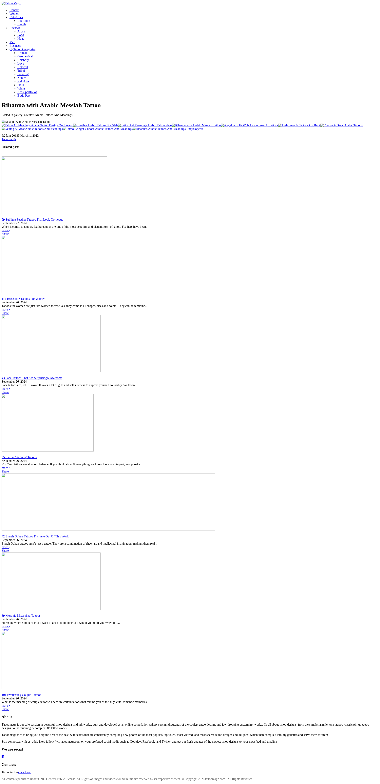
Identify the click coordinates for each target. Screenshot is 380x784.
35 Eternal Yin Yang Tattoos (19, 457)
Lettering (23, 74)
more (5, 230)
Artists (21, 31)
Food (20, 35)
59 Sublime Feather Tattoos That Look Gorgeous (32, 219)
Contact (14, 10)
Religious (23, 81)
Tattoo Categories (24, 49)
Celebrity (23, 60)
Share (5, 233)
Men (12, 42)
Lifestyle (15, 28)
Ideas (20, 38)
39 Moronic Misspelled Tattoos (21, 615)
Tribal (21, 70)
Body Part (23, 95)
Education (23, 20)
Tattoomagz (9, 139)
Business (15, 45)
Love (20, 63)
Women (14, 13)
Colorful (22, 67)
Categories (16, 17)
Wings (21, 88)
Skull (20, 85)
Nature (21, 77)
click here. (24, 772)
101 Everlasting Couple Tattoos (21, 694)
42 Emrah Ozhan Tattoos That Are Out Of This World (35, 536)
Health (21, 24)
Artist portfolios (27, 92)
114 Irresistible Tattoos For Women (23, 298)
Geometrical (25, 56)
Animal (22, 52)
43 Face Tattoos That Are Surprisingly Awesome (32, 378)
